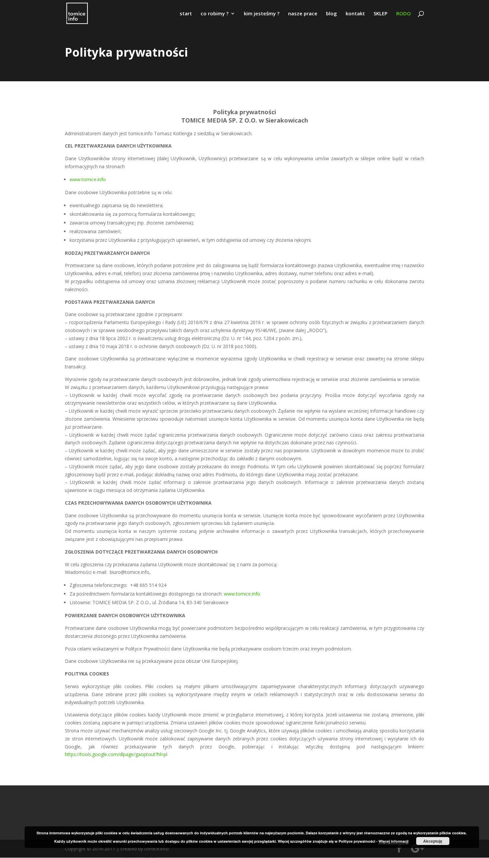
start (186, 14)
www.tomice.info (88, 179)
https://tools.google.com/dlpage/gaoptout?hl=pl (116, 754)
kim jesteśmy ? (261, 14)
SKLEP (381, 14)
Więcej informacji (393, 841)
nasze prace (302, 14)
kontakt (355, 14)
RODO (403, 14)
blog (331, 14)
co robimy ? (215, 14)
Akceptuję (432, 841)
